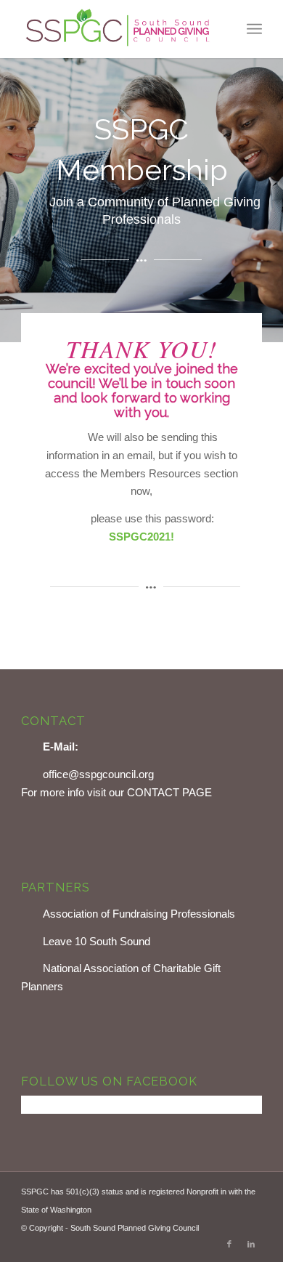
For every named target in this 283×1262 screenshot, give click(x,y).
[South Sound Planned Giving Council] (117, 29)
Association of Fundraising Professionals (139, 913)
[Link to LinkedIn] (251, 1244)
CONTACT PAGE (169, 792)
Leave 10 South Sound (96, 941)
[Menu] (254, 29)
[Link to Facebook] (229, 1244)
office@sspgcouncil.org (98, 774)
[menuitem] (254, 29)
